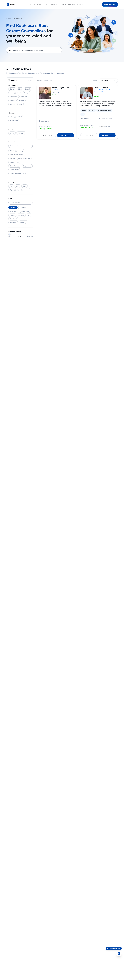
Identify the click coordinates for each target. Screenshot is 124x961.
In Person (21, 133)
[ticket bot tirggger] (119, 953)
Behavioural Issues (16, 155)
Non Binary (14, 120)
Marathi (12, 104)
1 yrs (17, 186)
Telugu (26, 93)
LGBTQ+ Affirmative (17, 173)
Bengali (12, 100)
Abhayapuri (14, 211)
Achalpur (23, 219)
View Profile (47, 135)
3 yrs (11, 190)
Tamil (19, 93)
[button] (30, 80)
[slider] (9, 234)
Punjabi (28, 89)
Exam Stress (14, 170)
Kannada (24, 97)
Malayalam (13, 97)
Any (11, 186)
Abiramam (25, 211)
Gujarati (21, 100)
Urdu (11, 93)
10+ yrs (26, 190)
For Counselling (36, 4)
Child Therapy (15, 166)
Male (11, 117)
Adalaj (22, 223)
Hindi (20, 89)
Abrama (21, 215)
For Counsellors (51, 4)
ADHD (12, 151)
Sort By (94, 80)
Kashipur (13, 207)
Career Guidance (24, 158)
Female (19, 117)
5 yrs (18, 190)
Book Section (65, 135)
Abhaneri (23, 207)
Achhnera (13, 223)
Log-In (97, 4)
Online (12, 133)
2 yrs (24, 186)
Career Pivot (14, 162)
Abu (29, 215)
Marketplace (77, 4)
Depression (27, 166)
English (12, 89)
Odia (20, 104)
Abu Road (13, 219)
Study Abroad (65, 4)
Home (8, 18)
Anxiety (20, 151)
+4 (82, 114)
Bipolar (12, 158)
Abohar (12, 215)
